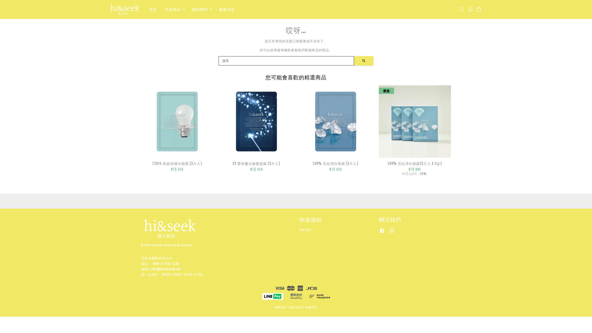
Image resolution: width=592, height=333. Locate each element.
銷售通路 (305, 229)
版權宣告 (311, 307)
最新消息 (227, 9)
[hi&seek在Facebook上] (382, 233)
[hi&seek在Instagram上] (391, 233)
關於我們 (200, 9)
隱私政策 (296, 307)
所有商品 (173, 9)
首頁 (153, 9)
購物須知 (281, 307)
